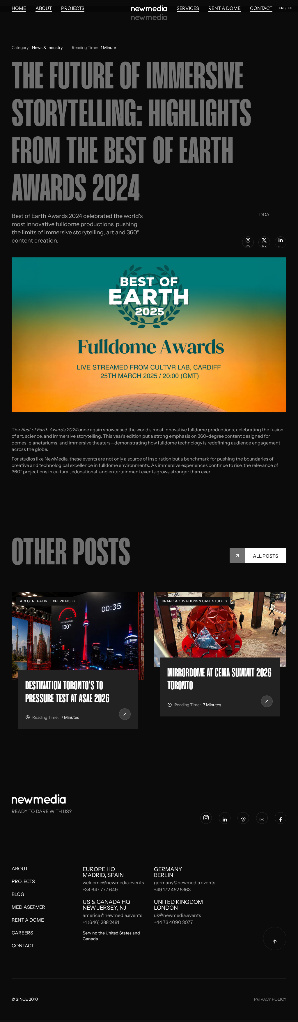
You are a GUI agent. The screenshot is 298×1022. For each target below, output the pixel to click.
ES (290, 8)
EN (281, 8)
